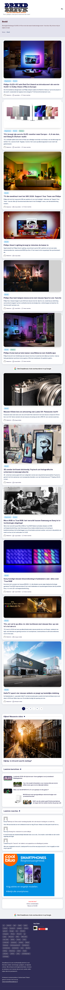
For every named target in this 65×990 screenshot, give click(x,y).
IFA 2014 (22, 931)
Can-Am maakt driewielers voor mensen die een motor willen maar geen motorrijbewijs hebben (40, 784)
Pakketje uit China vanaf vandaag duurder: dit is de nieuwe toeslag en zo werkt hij (30, 821)
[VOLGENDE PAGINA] (41, 708)
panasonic (13, 942)
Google (11, 931)
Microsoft (11, 936)
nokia (24, 939)
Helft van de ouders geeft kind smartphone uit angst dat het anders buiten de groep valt (47, 802)
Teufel (24, 950)
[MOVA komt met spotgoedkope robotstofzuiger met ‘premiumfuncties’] (17, 798)
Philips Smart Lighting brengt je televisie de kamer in (26, 245)
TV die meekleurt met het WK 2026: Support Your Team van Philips (32, 196)
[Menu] (62, 8)
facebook (12, 928)
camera (5, 928)
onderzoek (5, 942)
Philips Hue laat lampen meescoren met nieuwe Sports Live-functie (32, 298)
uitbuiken (5, 953)
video (18, 953)
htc (17, 931)
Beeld (15, 81)
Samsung (5, 945)
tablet (18, 950)
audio (25, 925)
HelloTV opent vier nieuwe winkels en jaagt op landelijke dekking (31, 693)
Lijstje (4, 936)
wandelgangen (26, 953)
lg (24, 934)
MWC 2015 (24, 936)
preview (21, 942)
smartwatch (15, 948)
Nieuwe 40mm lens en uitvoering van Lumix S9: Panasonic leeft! (31, 412)
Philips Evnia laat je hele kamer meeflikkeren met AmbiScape (30, 353)
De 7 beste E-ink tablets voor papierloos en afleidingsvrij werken (29, 843)
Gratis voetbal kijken (32, 904)
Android (9, 925)
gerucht (5, 931)
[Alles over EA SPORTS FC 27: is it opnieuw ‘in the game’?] (8, 791)
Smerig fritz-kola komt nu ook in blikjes (20, 831)
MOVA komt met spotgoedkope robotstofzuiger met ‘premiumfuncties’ (39, 795)
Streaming (12, 950)
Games (21, 131)
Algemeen (8, 81)
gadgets (19, 928)
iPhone (12, 934)
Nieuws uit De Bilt (32, 906)
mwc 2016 (5, 939)
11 (37, 708)
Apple (19, 925)
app (15, 925)
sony (22, 948)
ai (3, 925)
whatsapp (5, 956)
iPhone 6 (19, 934)
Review (27, 942)
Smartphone (25, 945)
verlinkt (12, 953)
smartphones (6, 948)
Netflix (12, 939)
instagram (5, 934)
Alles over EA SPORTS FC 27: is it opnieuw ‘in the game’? (31, 790)
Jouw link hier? (32, 901)
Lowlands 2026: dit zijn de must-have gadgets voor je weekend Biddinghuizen (33, 777)
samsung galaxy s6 (15, 945)
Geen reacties (26, 95)
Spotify (28, 948)
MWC (17, 936)
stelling (5, 950)
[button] (41, 708)
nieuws (18, 939)
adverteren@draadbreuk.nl (10, 981)
